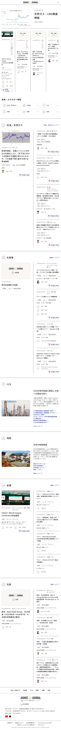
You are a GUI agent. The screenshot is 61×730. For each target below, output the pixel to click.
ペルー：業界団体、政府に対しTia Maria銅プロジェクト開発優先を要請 (47, 519)
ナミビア (55, 265)
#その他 (44, 505)
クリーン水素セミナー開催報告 (47, 297)
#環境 (49, 303)
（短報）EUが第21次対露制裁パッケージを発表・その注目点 (47, 135)
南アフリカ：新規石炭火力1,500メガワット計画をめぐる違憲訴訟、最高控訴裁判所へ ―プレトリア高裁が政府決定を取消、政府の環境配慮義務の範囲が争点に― (48, 667)
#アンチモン (4, 74)
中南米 (28, 508)
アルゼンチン (12, 53)
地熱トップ (36, 473)
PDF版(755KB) (7, 90)
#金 (4, 72)
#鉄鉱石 (44, 528)
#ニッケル (4, 77)
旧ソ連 (51, 131)
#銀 (7, 72)
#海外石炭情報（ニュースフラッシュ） (22, 67)
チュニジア (50, 265)
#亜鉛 (43, 547)
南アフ (48, 267)
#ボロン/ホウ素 (5, 78)
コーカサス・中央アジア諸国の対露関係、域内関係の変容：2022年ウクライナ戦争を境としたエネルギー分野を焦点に (48, 197)
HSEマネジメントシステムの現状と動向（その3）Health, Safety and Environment (48, 163)
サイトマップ (41, 724)
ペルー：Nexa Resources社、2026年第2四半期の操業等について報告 (48, 539)
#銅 (2, 72)
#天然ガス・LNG (50, 209)
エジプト (54, 263)
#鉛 (40, 547)
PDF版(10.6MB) (53, 216)
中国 (12, 47)
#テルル (8, 75)
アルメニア (50, 191)
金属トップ (53, 485)
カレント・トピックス (7, 69)
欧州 (48, 131)
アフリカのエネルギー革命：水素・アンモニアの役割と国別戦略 (48, 271)
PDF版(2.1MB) (53, 345)
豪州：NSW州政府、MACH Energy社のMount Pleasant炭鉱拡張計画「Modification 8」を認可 (38, 57)
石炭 (19, 64)
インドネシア (12, 44)
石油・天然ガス (39, 22)
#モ (10, 78)
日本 (52, 292)
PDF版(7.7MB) (53, 245)
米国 (58, 41)
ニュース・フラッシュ (47, 502)
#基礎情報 (39, 144)
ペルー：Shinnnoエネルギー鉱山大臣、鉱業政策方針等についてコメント (48, 496)
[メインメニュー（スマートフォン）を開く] (58, 2)
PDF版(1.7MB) (53, 372)
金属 (3, 67)
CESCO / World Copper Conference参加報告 (7, 62)
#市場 (3, 168)
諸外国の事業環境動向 (40, 420)
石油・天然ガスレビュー (43, 171)
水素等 (4, 288)
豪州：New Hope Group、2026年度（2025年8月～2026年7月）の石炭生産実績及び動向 (22, 56)
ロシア (55, 131)
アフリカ (49, 263)
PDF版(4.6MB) (53, 318)
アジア (48, 292)
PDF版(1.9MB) (24, 175)
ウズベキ (55, 191)
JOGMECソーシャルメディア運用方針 (26, 724)
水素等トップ (53, 257)
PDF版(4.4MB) (53, 181)
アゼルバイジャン (51, 189)
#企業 (38, 174)
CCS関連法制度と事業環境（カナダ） (44, 413)
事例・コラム (37, 469)
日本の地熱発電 (38, 466)
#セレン (3, 75)
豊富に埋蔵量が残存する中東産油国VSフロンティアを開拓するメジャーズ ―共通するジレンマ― (48, 227)
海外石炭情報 (24, 64)
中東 (48, 222)
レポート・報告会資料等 (14, 288)
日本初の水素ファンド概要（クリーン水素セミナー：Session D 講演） (48, 329)
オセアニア (27, 41)
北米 (58, 40)
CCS (31, 690)
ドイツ (48, 293)
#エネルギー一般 (41, 209)
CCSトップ (36, 426)
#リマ (47, 505)
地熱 (37, 690)
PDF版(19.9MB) (53, 152)
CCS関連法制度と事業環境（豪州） (43, 411)
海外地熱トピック (38, 468)
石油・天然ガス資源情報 (18, 165)
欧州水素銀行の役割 (10, 285)
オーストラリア (27, 47)
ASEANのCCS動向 (38, 415)
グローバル (15, 147)
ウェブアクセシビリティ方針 (45, 722)
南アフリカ (55, 660)
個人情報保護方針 (31, 722)
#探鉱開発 (48, 238)
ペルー (52, 491)
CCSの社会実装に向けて (40, 422)
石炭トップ (53, 584)
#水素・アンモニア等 (51, 278)
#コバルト (10, 74)
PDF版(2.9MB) (53, 286)
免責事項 (10, 722)
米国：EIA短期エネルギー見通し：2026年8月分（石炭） (53, 47)
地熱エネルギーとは (39, 464)
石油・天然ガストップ (50, 125)
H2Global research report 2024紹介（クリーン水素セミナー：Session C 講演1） (48, 356)
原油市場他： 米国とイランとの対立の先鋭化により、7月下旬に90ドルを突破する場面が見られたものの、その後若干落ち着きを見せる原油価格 (16, 156)
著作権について (19, 722)
